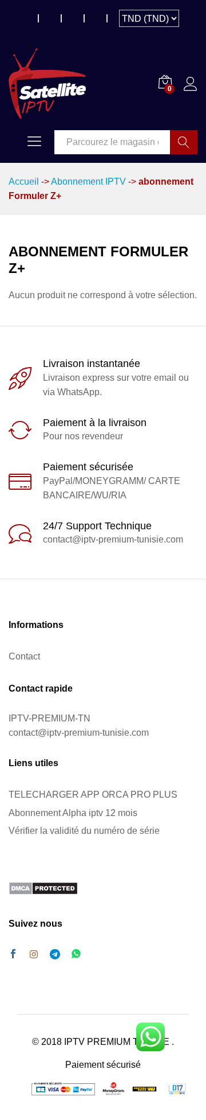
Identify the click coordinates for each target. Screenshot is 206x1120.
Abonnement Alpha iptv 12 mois (73, 813)
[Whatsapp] (76, 954)
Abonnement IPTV (88, 181)
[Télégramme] (55, 954)
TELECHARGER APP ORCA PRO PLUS (93, 794)
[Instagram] (33, 954)
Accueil (24, 181)
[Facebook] (13, 954)
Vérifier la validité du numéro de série (84, 831)
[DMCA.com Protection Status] (43, 887)
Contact (24, 656)
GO (183, 142)
